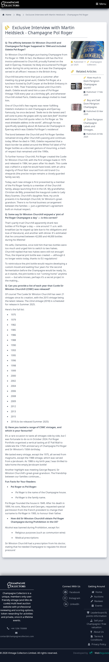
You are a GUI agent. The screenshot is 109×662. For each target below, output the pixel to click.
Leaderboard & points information (96, 614)
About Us (98, 631)
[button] (65, 592)
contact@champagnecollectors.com (17, 636)
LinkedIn (74, 604)
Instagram (74, 598)
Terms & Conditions (97, 638)
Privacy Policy (98, 644)
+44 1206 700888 (19, 628)
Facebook (74, 592)
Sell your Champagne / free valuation (96, 624)
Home (8, 14)
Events (98, 605)
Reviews (98, 601)
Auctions (98, 596)
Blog (18, 14)
